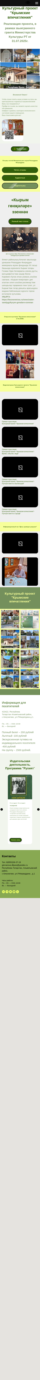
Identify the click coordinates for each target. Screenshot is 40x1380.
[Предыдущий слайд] (1, 809)
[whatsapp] (14, 891)
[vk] (3, 891)
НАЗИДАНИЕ (13, 805)
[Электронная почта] (10, 891)
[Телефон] (17, 891)
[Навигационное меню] (36, 3)
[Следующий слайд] (38, 809)
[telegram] (7, 891)
